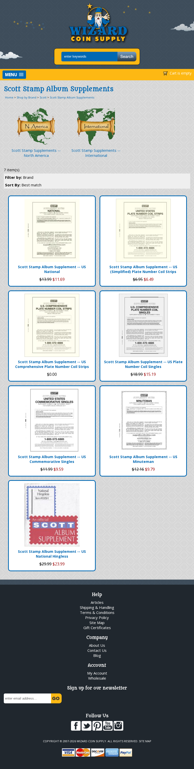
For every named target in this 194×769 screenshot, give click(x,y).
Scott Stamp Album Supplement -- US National (52, 269)
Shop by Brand (26, 97)
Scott (43, 97)
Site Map (97, 622)
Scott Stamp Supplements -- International (95, 153)
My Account (97, 673)
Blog (97, 655)
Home (9, 97)
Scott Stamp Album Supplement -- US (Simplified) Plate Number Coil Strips (143, 269)
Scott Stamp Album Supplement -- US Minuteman (143, 459)
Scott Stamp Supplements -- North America (36, 153)
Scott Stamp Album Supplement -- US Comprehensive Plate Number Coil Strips (52, 364)
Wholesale (97, 678)
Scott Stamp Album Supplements (72, 97)
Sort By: (23, 184)
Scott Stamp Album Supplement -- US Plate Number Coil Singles (143, 364)
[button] (14, 74)
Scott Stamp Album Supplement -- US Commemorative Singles (52, 459)
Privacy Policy (97, 617)
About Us (97, 645)
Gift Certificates (97, 627)
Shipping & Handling (97, 607)
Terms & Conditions (97, 612)
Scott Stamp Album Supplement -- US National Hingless (52, 554)
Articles (97, 602)
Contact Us (97, 650)
